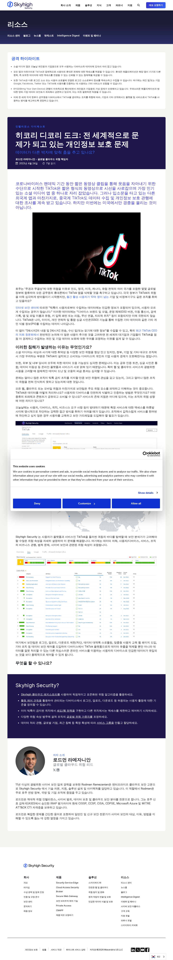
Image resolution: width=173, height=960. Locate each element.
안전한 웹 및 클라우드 (98, 887)
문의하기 (28, 906)
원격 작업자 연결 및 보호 (100, 897)
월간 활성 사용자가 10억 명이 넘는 (88, 296)
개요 (26, 882)
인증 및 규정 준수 (31, 897)
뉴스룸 (37, 35)
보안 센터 (28, 901)
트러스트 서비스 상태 (75, 949)
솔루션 (88, 5)
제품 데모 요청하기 (64, 915)
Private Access (63, 905)
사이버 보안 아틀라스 (130, 906)
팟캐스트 (49, 35)
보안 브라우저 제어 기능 (67, 901)
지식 (99, 5)
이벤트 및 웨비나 (92, 35)
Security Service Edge (67, 882)
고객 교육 (125, 911)
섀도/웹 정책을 (66, 710)
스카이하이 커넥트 (129, 925)
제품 (78, 5)
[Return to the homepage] (19, 5)
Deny (37, 503)
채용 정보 (28, 911)
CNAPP (59, 910)
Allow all (136, 503)
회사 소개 (66, 5)
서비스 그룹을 (105, 722)
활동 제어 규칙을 (31, 700)
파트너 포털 (126, 920)
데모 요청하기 (156, 5)
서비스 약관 (56, 949)
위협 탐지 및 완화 (96, 892)
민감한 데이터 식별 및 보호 (101, 901)
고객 (108, 5)
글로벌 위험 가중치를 (80, 716)
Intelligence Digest (68, 35)
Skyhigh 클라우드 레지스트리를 (40, 694)
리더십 (27, 887)
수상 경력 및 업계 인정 (34, 892)
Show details (145, 492)
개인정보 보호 (31, 949)
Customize (84, 503)
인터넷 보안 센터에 (27, 307)
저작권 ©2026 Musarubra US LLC (106, 949)
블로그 (26, 35)
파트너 (119, 5)
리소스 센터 (13, 35)
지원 (130, 5)
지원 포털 (125, 915)
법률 (44, 949)
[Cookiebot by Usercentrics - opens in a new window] (145, 453)
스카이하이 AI (95, 882)
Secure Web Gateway (67, 896)
